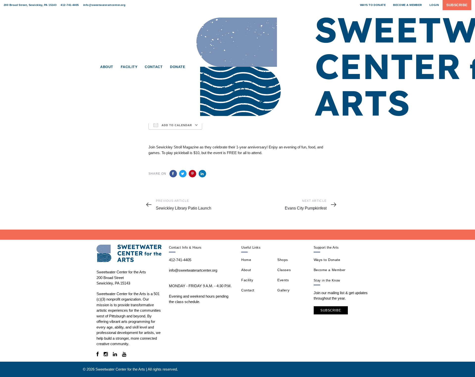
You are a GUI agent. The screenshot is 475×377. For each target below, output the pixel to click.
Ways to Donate (327, 260)
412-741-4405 (70, 4)
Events (283, 280)
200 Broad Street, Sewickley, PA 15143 (30, 4)
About (246, 270)
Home (246, 260)
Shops (282, 260)
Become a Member (330, 270)
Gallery (283, 290)
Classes (284, 270)
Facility (247, 280)
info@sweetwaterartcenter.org (104, 4)
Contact (247, 290)
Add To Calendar (176, 125)
